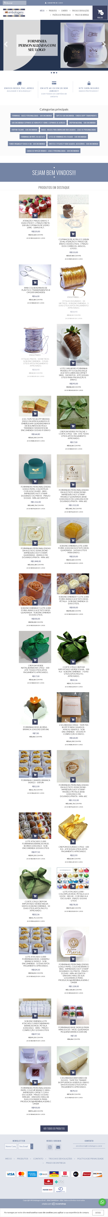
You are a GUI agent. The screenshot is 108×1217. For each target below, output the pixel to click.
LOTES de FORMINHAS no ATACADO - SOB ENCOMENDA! (67, 137)
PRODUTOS (53, 10)
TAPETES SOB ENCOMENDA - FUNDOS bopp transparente (76, 115)
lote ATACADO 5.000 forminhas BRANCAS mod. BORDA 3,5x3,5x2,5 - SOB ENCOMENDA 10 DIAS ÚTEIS (35, 844)
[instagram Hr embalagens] (50, 1147)
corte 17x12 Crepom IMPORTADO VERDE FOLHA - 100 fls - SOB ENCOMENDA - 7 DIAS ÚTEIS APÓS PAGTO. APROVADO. (73, 671)
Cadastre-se (52, 3)
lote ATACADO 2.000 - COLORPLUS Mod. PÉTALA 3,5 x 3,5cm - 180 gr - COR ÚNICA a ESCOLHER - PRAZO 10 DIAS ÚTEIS (74, 896)
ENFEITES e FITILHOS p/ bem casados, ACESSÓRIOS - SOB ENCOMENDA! (73, 144)
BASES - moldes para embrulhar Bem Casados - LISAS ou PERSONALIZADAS (68, 129)
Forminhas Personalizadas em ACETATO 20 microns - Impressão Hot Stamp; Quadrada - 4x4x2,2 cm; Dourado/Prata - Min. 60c (36, 552)
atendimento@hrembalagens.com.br (89, 1146)
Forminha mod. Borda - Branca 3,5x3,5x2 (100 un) (36, 728)
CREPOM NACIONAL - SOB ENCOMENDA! (82, 122)
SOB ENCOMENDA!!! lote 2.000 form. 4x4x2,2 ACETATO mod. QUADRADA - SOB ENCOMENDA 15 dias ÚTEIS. (36, 611)
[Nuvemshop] (54, 1205)
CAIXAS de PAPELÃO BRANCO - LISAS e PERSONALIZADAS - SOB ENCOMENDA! (53, 151)
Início (42, 10)
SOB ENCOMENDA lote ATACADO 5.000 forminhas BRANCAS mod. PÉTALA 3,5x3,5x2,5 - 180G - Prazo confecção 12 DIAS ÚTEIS (35, 1025)
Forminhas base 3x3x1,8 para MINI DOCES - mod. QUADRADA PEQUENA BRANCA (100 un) (73, 1029)
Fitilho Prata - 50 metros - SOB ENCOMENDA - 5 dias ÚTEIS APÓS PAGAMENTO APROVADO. (36, 362)
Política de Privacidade (61, 14)
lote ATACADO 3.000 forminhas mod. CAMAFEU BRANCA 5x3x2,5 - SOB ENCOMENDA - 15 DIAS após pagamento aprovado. (36, 961)
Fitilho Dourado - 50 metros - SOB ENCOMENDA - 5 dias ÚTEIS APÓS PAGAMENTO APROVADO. (74, 304)
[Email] (58, 1147)
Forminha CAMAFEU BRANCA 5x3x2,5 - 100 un (35, 781)
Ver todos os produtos (54, 1128)
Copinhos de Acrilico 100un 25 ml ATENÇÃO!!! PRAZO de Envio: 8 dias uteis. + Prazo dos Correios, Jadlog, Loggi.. (74, 244)
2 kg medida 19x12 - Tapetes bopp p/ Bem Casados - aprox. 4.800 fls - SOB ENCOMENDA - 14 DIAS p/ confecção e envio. (73, 729)
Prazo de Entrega (82, 14)
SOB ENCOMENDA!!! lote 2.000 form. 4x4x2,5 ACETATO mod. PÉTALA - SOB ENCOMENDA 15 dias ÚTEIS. (74, 600)
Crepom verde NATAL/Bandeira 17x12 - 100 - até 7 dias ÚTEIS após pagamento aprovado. (35, 668)
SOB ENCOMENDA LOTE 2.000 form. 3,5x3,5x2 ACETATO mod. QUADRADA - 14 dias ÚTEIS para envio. (73, 549)
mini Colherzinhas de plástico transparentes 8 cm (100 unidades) (36, 290)
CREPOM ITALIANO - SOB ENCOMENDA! (24, 129)
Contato (64, 10)
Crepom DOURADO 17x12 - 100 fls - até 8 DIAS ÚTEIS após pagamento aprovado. (74, 849)
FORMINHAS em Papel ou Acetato (33, 137)
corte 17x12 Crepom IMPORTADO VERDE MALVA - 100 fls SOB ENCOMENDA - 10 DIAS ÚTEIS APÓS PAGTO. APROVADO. (36, 906)
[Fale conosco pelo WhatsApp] (102, 1202)
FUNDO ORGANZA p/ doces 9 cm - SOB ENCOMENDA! (27, 144)
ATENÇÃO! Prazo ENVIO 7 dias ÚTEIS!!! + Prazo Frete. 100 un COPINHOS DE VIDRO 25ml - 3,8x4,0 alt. (35, 224)
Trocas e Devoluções (80, 10)
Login (61, 3)
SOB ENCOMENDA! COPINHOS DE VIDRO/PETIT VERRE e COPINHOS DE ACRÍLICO (38, 122)
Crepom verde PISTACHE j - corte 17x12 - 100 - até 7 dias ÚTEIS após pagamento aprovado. (74, 434)
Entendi (98, 1212)
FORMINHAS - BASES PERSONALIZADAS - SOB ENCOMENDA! (32, 115)
